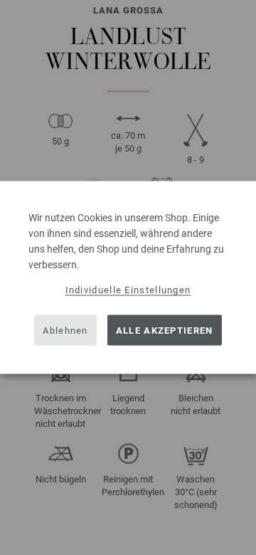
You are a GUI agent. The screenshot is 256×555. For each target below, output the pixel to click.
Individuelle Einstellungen (128, 290)
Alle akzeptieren (164, 329)
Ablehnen (65, 329)
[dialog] (128, 277)
